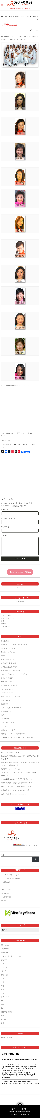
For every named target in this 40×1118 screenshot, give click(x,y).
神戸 (2, 1001)
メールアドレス (8, 518)
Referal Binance (22, 786)
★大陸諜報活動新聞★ (9, 667)
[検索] (35, 859)
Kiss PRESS (5, 719)
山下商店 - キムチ (8, 730)
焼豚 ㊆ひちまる (7, 722)
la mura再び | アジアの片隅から (19, 779)
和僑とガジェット (7, 682)
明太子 (3, 624)
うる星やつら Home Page (10, 670)
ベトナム (4, 967)
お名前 (4, 509)
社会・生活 (5, 997)
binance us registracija (19, 790)
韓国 (2, 1015)
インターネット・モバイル (11, 956)
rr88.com (12, 752)
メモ (2, 978)
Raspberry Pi (5, 949)
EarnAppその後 (6, 756)
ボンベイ (4, 971)
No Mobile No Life (7, 689)
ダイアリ (4, 960)
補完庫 (3, 900)
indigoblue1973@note (8, 648)
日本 (2, 989)
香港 (2, 1023)
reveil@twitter (5, 893)
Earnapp (20, 588)
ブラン (3, 964)
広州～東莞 (5, 794)
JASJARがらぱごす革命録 (10, 696)
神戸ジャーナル (7, 715)
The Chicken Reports (8, 652)
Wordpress (4, 952)
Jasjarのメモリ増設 (7, 786)
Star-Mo (3, 655)
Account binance (17, 794)
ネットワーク (6, 615)
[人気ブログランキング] (11, 845)
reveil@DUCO (6, 897)
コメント (5, 535)
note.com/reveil (6, 886)
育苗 (2, 621)
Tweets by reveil (6, 1037)
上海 (2, 982)
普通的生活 (5, 641)
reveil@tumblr (5, 882)
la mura (3, 779)
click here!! (20, 602)
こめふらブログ (7, 678)
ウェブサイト (6, 527)
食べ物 (3, 1019)
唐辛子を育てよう (7, 618)
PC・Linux (5, 945)
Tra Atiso (4, 752)
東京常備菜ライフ (7, 659)
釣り (2, 1008)
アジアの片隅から (22, 1114)
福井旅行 (4, 769)
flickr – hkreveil (6, 889)
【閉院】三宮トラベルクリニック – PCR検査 (17, 737)
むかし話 (4, 975)
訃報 (2, 1004)
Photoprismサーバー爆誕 (9, 762)
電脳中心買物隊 (7, 1012)
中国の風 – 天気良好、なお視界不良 (14, 644)
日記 (2, 993)
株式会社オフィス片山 (9, 685)
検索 (2, 855)
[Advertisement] (20, 409)
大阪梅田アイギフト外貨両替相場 (13, 734)
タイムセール (6, 626)
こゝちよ (4, 726)
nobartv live (14, 769)
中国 (2, 986)
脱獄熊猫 (4, 704)
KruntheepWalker (7, 693)
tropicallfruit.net (6, 700)
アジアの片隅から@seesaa (10, 878)
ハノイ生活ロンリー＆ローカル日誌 (14, 674)
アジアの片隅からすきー (10, 875)
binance (25, 783)
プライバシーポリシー (20, 1109)
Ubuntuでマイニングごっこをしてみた (15, 772)
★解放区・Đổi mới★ (8, 663)
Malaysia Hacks (6, 711)
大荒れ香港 (5, 790)
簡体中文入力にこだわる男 (11, 783)
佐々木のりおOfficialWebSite (11, 708)
